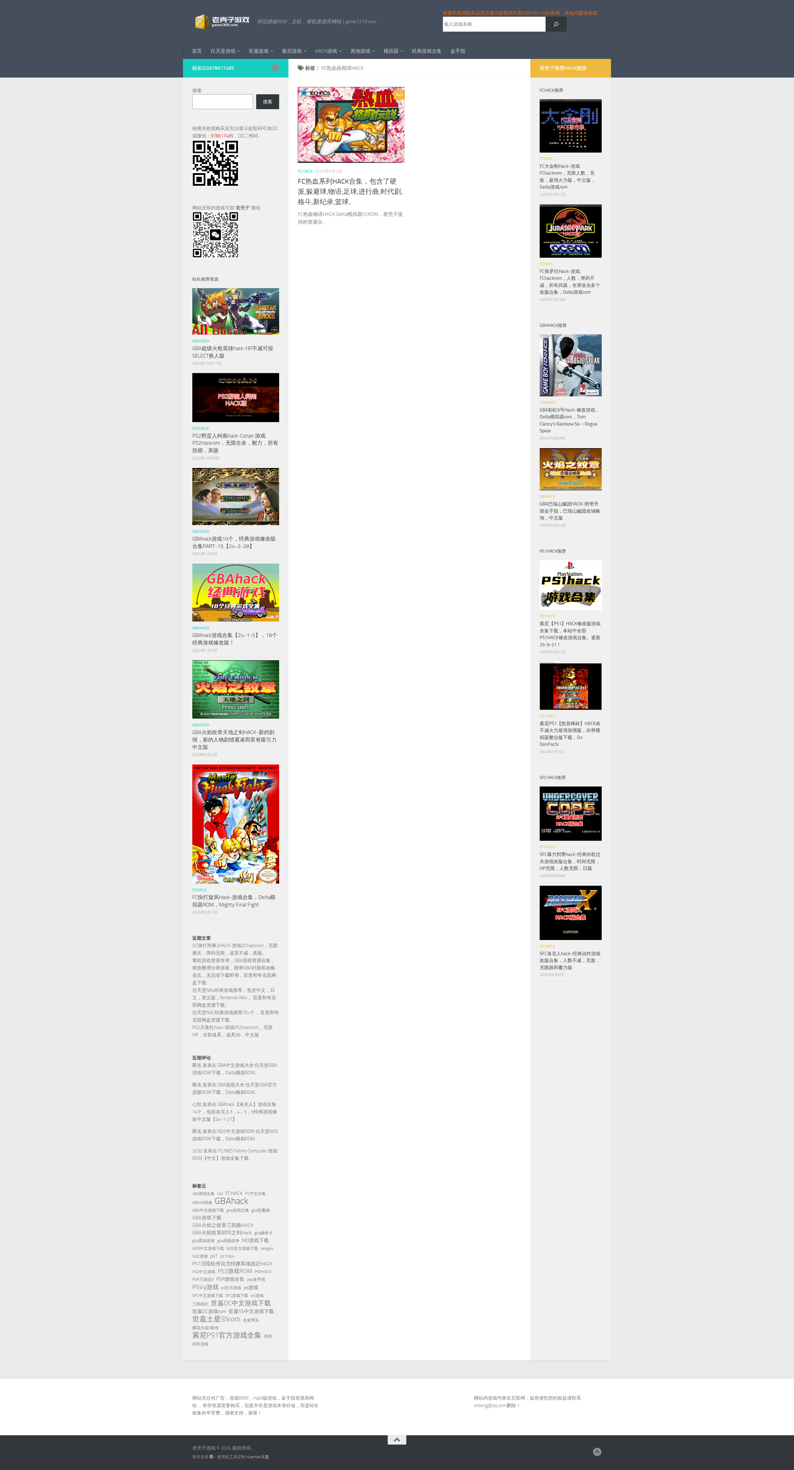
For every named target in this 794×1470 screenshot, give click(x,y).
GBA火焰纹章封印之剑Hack (222, 1233)
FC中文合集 (255, 1193)
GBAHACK (200, 341)
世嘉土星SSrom (216, 1319)
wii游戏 (257, 1295)
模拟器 (391, 51)
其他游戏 (360, 51)
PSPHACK (263, 1271)
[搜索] (556, 24)
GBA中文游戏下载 (208, 1210)
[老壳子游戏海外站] (275, 68)
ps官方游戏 (231, 1287)
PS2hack (200, 428)
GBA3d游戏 (202, 1202)
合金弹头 (251, 1320)
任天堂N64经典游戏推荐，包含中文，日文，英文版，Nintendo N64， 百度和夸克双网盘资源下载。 (234, 997)
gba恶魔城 (260, 1210)
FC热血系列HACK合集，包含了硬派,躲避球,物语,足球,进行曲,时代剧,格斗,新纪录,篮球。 (350, 191)
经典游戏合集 (427, 51)
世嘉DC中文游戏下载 (241, 1303)
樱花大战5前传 (205, 1327)
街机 (268, 1336)
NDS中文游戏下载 (208, 1248)
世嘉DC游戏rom (209, 1311)
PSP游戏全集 (230, 1279)
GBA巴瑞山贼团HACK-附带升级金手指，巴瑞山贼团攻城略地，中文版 (570, 511)
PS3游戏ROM (235, 1271)
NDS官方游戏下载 (242, 1248)
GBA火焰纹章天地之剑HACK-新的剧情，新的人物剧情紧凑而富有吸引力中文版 (234, 739)
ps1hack (227, 1256)
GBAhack (231, 1201)
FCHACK (305, 171)
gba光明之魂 (237, 1210)
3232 (197, 1151)
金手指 (457, 51)
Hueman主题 (257, 1456)
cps (220, 1193)
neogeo (267, 1248)
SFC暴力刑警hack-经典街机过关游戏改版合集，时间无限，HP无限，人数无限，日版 (570, 861)
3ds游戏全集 (203, 1193)
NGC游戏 (200, 1256)
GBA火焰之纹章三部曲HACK (222, 1225)
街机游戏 (200, 1344)
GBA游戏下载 (206, 1218)
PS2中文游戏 (203, 1271)
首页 (197, 51)
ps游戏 (251, 1287)
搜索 (197, 90)
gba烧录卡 (263, 1233)
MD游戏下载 (255, 1240)
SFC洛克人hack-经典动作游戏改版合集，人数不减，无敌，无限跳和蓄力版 (570, 960)
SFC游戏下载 (236, 1295)
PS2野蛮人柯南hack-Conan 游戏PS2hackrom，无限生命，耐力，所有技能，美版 (235, 443)
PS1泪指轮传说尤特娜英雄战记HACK (232, 1264)
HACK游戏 (326, 51)
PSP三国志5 (203, 1279)
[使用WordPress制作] (211, 1457)
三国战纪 (200, 1304)
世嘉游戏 (259, 51)
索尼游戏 (292, 51)
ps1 (214, 1256)
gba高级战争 (228, 1240)
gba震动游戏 (203, 1240)
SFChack (547, 847)
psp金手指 (256, 1279)
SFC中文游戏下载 (207, 1295)
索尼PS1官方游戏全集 (226, 1335)
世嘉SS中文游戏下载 (251, 1311)
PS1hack (547, 616)
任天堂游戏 (223, 51)
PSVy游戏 (205, 1287)
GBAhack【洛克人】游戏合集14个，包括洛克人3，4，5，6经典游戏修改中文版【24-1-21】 (234, 1112)
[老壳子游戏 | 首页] (221, 21)
